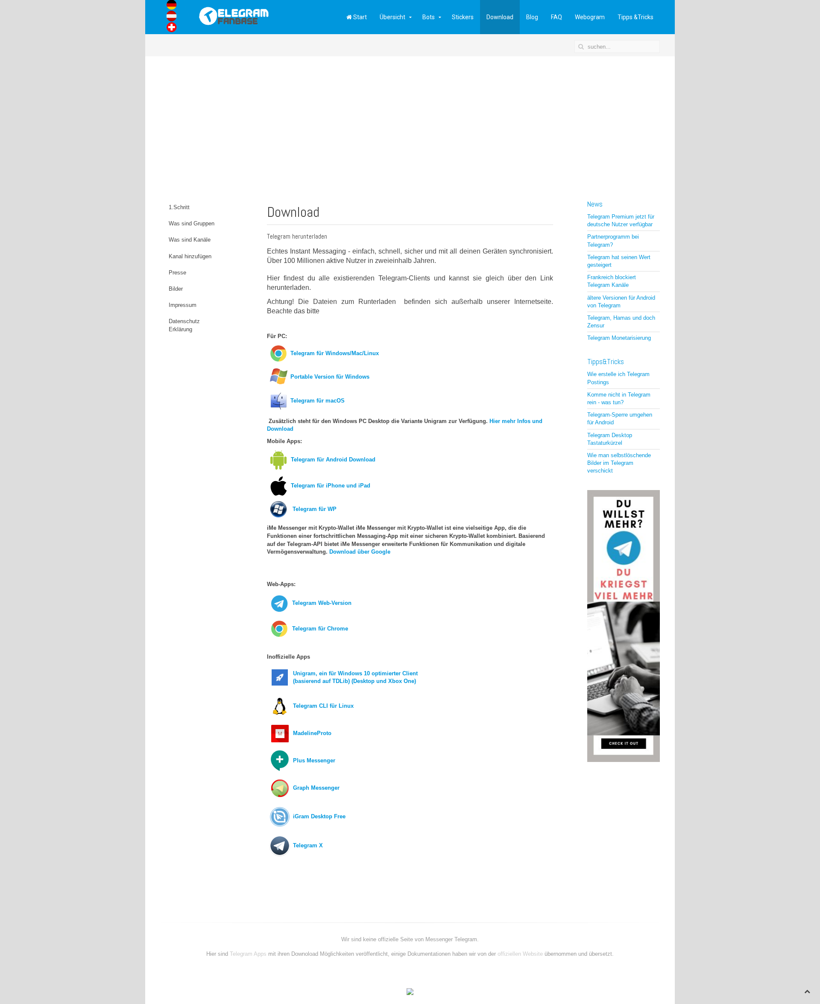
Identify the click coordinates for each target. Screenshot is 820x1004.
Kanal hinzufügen (190, 256)
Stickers (463, 17)
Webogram (590, 17)
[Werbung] (623, 625)
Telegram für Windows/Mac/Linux (334, 353)
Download (499, 17)
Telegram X (308, 845)
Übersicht (392, 17)
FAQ (556, 17)
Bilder (176, 289)
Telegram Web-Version (321, 603)
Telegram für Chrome (320, 628)
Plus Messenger (314, 760)
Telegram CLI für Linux (323, 706)
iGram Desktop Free (319, 816)
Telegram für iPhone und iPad (330, 485)
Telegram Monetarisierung (619, 338)
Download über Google (359, 552)
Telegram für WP (314, 509)
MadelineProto (312, 733)
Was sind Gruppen (191, 223)
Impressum (182, 305)
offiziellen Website (520, 954)
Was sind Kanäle (190, 239)
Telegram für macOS (317, 400)
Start (359, 17)
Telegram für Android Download (333, 459)
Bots (428, 17)
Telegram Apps (249, 954)
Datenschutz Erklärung (184, 325)
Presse (177, 272)
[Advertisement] (410, 120)
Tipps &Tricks (635, 17)
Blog (532, 17)
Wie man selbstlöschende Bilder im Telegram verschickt (619, 463)
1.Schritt (179, 207)
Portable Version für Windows (329, 377)
